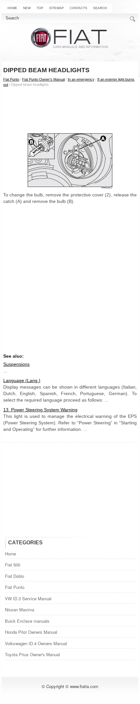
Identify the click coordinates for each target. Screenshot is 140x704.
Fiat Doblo (14, 576)
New (27, 8)
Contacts (78, 8)
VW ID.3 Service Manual (28, 598)
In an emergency (81, 79)
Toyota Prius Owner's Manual (32, 654)
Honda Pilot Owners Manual (31, 632)
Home (12, 8)
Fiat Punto (11, 79)
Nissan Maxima (19, 609)
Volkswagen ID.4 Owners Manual (36, 643)
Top (39, 8)
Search (100, 8)
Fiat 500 (12, 565)
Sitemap (56, 8)
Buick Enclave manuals (27, 621)
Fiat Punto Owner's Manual (43, 79)
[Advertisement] (70, 109)
